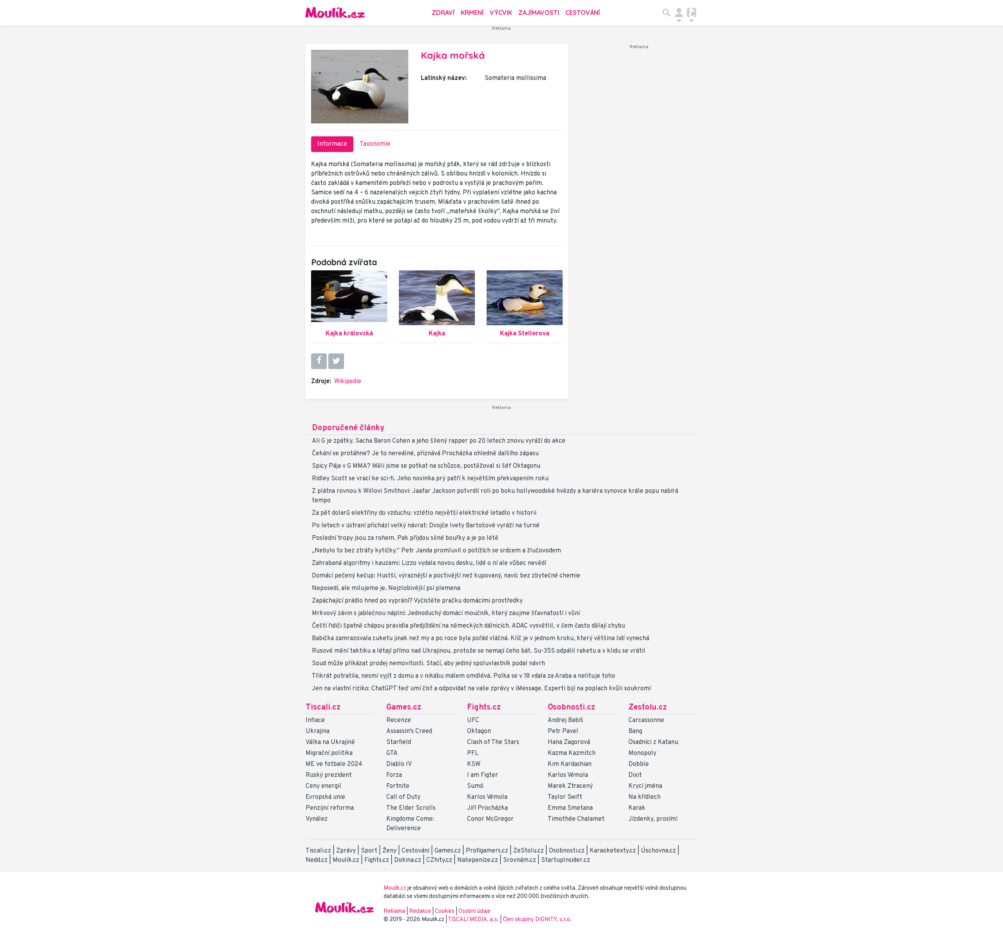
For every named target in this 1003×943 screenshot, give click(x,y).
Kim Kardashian (570, 764)
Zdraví (443, 12)
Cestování (582, 12)
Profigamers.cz (487, 851)
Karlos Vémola (487, 797)
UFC (473, 720)
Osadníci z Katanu (653, 742)
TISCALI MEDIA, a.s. (474, 919)
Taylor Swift (565, 797)
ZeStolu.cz (528, 851)
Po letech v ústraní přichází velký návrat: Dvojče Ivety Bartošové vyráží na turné (426, 526)
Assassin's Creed (409, 731)
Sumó (475, 786)
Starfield (398, 742)
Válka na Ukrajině (330, 742)
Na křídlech (644, 797)
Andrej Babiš (565, 720)
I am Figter (482, 775)
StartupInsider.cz (565, 860)
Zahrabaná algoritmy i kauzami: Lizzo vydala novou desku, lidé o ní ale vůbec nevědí (429, 563)
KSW (473, 764)
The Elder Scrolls (411, 808)
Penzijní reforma (330, 808)
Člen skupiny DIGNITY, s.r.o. (537, 919)
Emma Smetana (570, 808)
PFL (472, 753)
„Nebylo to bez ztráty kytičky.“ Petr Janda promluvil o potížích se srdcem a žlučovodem (436, 551)
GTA (392, 753)
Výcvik (501, 12)
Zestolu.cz (647, 707)
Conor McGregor (490, 819)
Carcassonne (646, 720)
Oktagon (479, 731)
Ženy (389, 851)
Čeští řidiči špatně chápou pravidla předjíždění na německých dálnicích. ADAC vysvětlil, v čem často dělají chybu (468, 626)
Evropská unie (325, 797)
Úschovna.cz (658, 851)
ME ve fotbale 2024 (334, 764)
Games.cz (403, 707)
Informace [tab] (332, 144)
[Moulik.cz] (335, 12)
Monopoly (642, 753)
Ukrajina (318, 731)
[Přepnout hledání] (666, 12)
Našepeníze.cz (477, 860)
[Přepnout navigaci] (679, 12)
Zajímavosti (538, 12)
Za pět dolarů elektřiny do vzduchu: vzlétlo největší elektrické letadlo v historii (424, 513)
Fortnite (397, 786)
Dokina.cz (407, 860)
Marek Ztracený (570, 786)
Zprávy (346, 851)
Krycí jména (645, 786)
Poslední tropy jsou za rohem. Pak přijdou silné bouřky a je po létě (405, 538)
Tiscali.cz (323, 707)
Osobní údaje (474, 911)
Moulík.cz (346, 860)
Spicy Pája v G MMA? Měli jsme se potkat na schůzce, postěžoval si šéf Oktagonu (426, 466)
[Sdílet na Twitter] (336, 361)
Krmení (472, 12)
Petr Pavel (563, 731)
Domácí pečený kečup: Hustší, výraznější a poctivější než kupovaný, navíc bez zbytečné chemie (446, 576)
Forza (394, 775)
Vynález (317, 819)
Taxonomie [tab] (375, 144)
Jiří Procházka (487, 808)
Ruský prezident (329, 775)
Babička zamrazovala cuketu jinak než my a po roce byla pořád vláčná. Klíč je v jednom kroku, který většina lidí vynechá (480, 639)
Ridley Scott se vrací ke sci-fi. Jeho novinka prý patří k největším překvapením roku (430, 479)
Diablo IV (399, 764)
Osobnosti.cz (571, 707)
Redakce (420, 911)
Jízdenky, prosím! (652, 819)
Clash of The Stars (493, 742)
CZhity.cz (439, 860)
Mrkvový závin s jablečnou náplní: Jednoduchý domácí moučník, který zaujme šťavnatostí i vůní (446, 613)
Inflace (315, 720)
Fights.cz (484, 707)
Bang (635, 731)
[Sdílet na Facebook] (319, 361)
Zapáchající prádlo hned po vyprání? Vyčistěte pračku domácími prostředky (417, 601)
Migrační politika (329, 753)
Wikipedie (347, 382)
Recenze (398, 720)
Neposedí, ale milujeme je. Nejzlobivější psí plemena (386, 588)
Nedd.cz (317, 860)
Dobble (638, 764)
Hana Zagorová (569, 742)
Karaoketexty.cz (613, 851)
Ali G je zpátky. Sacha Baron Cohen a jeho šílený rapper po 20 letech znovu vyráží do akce (438, 441)
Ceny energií (323, 786)
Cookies (444, 911)
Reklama (394, 911)
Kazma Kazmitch (572, 753)
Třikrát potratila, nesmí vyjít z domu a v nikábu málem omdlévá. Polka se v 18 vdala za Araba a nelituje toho (463, 676)
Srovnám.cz (519, 860)
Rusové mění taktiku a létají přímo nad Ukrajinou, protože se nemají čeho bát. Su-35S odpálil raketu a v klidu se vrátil (478, 651)
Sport (369, 851)
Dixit (635, 775)
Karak (636, 808)
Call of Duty (403, 797)
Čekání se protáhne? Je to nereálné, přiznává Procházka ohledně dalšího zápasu (425, 454)
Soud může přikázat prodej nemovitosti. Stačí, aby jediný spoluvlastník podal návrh (428, 664)
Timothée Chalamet (576, 819)
